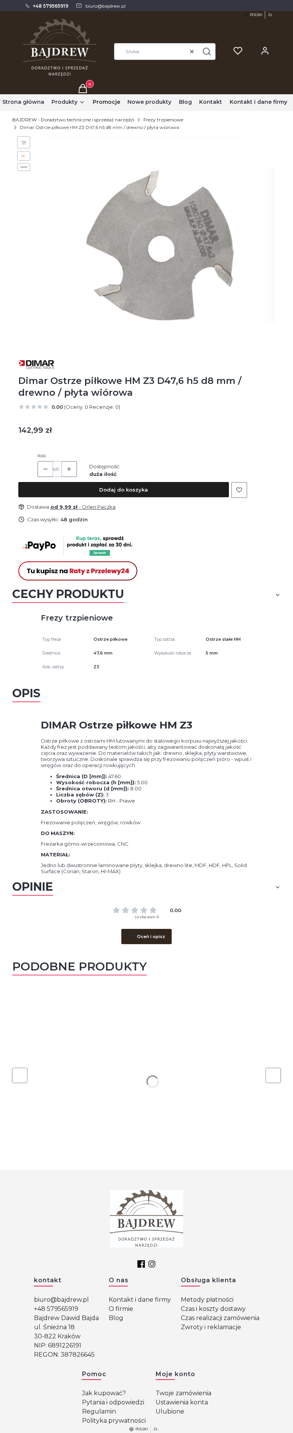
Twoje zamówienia (183, 1393)
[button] (207, 51)
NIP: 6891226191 (57, 1345)
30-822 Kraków (57, 1336)
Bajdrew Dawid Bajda (66, 1318)
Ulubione (170, 1411)
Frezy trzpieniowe (163, 120)
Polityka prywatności (114, 1420)
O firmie (121, 1308)
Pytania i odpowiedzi (113, 1402)
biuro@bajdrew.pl (61, 1299)
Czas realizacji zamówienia (220, 1318)
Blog (116, 1318)
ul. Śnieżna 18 (54, 1327)
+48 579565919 (56, 1308)
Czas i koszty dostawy (213, 1308)
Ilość (41, 455)
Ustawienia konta (182, 1402)
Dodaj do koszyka (123, 490)
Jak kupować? (104, 1393)
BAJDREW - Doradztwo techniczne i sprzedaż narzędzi (73, 120)
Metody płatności (207, 1299)
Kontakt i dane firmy (140, 1299)
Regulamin (99, 1411)
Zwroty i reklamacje (211, 1327)
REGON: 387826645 (64, 1354)
